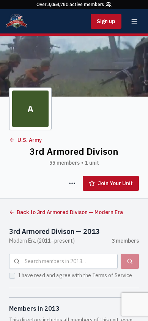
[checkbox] (12, 276)
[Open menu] (134, 21)
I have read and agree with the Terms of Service (75, 275)
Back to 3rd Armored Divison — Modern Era (70, 212)
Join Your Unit (115, 183)
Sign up (106, 21)
